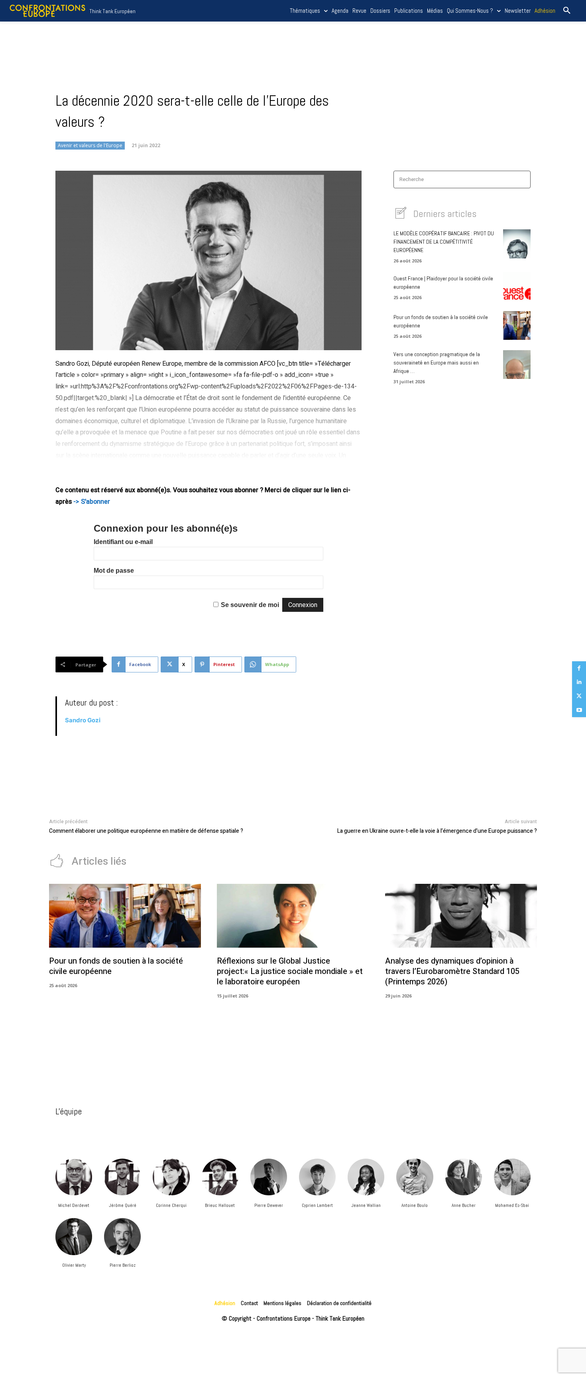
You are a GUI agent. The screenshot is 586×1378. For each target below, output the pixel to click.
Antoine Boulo (414, 1205)
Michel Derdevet (73, 1205)
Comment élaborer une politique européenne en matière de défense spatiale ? (146, 831)
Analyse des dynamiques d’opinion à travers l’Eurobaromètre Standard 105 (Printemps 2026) (452, 971)
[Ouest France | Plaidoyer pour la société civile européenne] (517, 286)
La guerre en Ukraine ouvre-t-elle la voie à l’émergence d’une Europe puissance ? (437, 831)
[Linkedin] (579, 682)
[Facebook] (579, 668)
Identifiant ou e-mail (123, 541)
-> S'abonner (91, 502)
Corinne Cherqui (171, 1205)
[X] (579, 696)
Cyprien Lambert (317, 1205)
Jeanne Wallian (366, 1205)
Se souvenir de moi (250, 604)
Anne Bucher (464, 1205)
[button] (566, 10)
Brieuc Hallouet (220, 1205)
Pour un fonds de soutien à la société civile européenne (116, 966)
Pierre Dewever (268, 1205)
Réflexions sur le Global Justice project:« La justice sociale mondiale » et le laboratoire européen (290, 971)
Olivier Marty (74, 1265)
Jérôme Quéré (122, 1205)
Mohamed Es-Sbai (512, 1205)
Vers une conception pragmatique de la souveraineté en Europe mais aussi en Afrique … (436, 363)
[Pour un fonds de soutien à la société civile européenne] (517, 325)
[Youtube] (579, 710)
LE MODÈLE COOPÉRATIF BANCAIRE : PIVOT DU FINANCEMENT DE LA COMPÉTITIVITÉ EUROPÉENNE (443, 242)
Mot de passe (114, 570)
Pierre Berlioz (123, 1265)
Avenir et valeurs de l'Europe (90, 145)
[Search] (522, 180)
